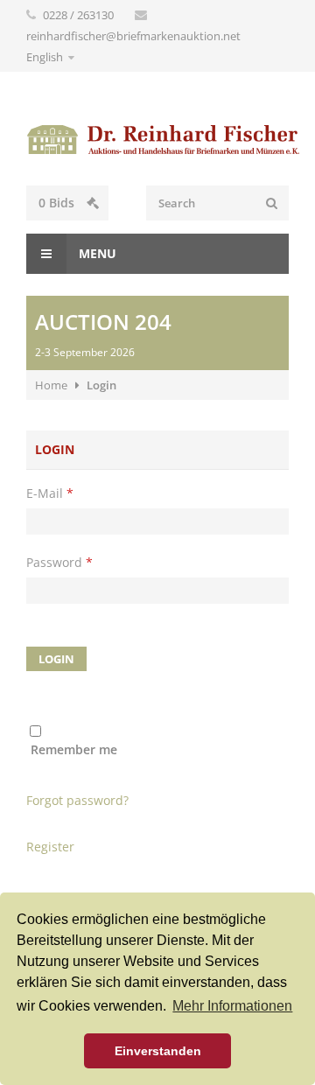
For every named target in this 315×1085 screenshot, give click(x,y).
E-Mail (50, 493)
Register (50, 846)
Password (59, 562)
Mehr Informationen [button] (232, 1005)
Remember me (74, 749)
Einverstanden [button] (158, 1051)
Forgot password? (77, 800)
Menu (95, 253)
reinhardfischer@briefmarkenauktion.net (133, 36)
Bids (58, 202)
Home (51, 385)
